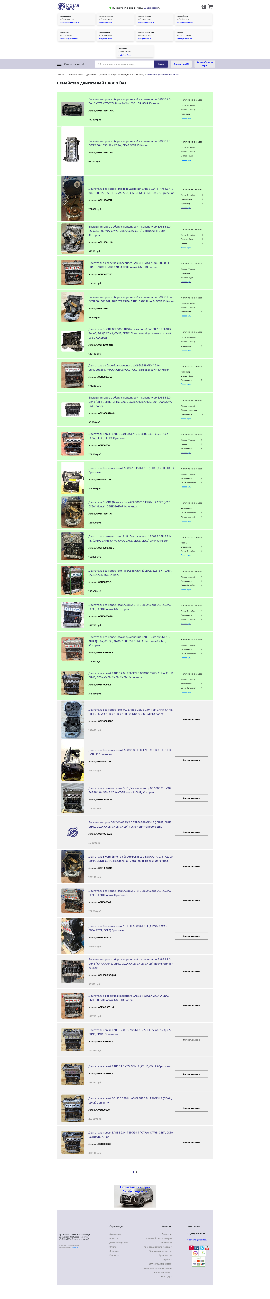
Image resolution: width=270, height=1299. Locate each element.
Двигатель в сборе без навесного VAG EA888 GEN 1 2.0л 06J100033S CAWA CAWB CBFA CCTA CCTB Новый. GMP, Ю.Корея (128, 367)
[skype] (202, 1247)
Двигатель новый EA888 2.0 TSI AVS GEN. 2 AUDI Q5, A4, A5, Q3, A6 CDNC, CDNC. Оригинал (130, 1032)
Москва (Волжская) (146, 32)
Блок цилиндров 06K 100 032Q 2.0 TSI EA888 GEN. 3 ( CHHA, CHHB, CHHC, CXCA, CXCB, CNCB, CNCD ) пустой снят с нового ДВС (130, 824)
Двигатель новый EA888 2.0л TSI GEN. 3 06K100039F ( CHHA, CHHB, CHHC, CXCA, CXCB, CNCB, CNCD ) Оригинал (131, 675)
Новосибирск (182, 16)
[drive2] (191, 1247)
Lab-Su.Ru (75, 1247)
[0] (210, 6)
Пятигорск (123, 48)
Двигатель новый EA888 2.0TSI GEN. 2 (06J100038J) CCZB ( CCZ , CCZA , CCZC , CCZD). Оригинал (128, 436)
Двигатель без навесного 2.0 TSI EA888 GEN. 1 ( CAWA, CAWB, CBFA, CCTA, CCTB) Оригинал (127, 928)
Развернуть (186, 118)
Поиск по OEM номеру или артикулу (119, 64)
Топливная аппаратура (160, 1251)
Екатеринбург (105, 32)
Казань (180, 32)
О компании (115, 1234)
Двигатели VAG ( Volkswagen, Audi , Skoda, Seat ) (122, 74)
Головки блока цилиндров (159, 1238)
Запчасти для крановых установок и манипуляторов (158, 1265)
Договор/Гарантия (118, 1242)
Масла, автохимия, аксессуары (163, 1274)
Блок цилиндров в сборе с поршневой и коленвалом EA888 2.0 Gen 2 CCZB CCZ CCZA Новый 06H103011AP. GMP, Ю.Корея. (129, 101)
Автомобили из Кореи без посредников (135, 1189)
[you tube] (207, 1247)
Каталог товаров (75, 74)
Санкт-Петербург (106, 16)
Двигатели (91, 74)
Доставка (114, 1251)
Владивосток (65, 16)
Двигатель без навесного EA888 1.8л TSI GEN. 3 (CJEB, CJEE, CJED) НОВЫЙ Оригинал (130, 752)
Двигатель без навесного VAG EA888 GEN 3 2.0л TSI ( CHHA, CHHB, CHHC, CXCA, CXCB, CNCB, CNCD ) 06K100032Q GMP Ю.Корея (130, 711)
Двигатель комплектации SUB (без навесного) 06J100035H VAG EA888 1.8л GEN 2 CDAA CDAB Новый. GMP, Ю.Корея (129, 790)
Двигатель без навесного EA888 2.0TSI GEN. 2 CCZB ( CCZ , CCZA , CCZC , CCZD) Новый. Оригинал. (129, 893)
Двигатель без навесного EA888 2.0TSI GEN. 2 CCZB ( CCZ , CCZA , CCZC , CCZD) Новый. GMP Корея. (129, 607)
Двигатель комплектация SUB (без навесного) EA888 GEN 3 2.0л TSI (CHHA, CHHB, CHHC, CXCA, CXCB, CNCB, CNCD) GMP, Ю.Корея (130, 538)
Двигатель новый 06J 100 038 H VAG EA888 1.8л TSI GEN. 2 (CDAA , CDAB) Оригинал (130, 1100)
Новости (113, 1238)
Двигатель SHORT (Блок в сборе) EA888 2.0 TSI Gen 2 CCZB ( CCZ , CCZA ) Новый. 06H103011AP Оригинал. (129, 504)
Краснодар (64, 32)
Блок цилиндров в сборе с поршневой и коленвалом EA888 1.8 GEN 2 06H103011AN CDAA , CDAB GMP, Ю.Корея (129, 143)
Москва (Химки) (144, 16)
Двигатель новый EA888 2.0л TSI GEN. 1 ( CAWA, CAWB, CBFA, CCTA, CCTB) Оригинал (131, 1134)
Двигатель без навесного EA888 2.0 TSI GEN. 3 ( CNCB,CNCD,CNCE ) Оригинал (131, 470)
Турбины (167, 1259)
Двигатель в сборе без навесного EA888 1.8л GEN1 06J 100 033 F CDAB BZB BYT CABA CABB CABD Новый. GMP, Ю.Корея (129, 265)
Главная (60, 74)
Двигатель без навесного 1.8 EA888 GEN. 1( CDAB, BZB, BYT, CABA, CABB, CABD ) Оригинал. (130, 572)
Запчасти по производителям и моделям (158, 1244)
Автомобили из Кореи (205, 64)
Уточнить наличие (191, 719)
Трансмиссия (165, 1255)
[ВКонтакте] (197, 1247)
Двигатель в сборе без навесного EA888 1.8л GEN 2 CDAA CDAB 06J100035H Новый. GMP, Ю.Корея (128, 998)
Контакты (114, 1255)
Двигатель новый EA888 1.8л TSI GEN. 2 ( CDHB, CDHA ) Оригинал (129, 1066)
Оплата (112, 1247)
